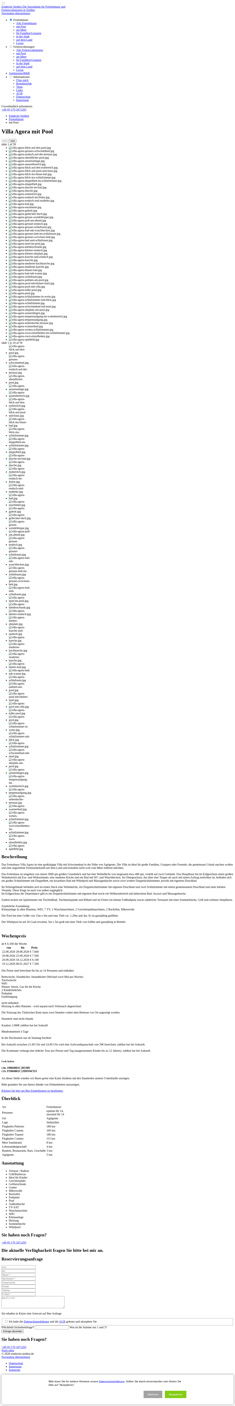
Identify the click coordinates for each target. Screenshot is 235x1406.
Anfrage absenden (12, 1331)
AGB (62, 1321)
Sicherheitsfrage (17, 1327)
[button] (153, 1394)
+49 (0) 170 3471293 (13, 109)
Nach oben (7, 1350)
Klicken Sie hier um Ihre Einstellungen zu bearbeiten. (32, 1090)
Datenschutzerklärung (36, 1321)
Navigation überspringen (15, 13)
